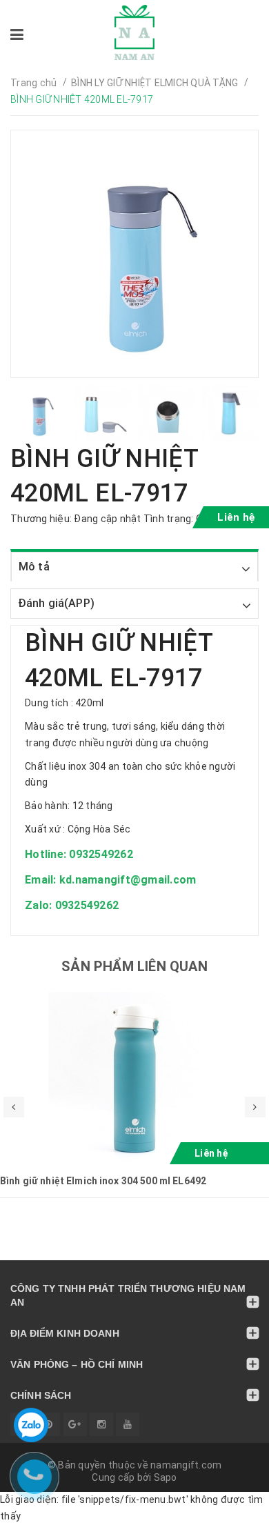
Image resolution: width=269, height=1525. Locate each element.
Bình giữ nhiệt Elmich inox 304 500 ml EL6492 (103, 1180)
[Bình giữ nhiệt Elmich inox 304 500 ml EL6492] (134, 1078)
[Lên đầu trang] (227, 1508)
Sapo (165, 1477)
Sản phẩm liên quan (134, 966)
